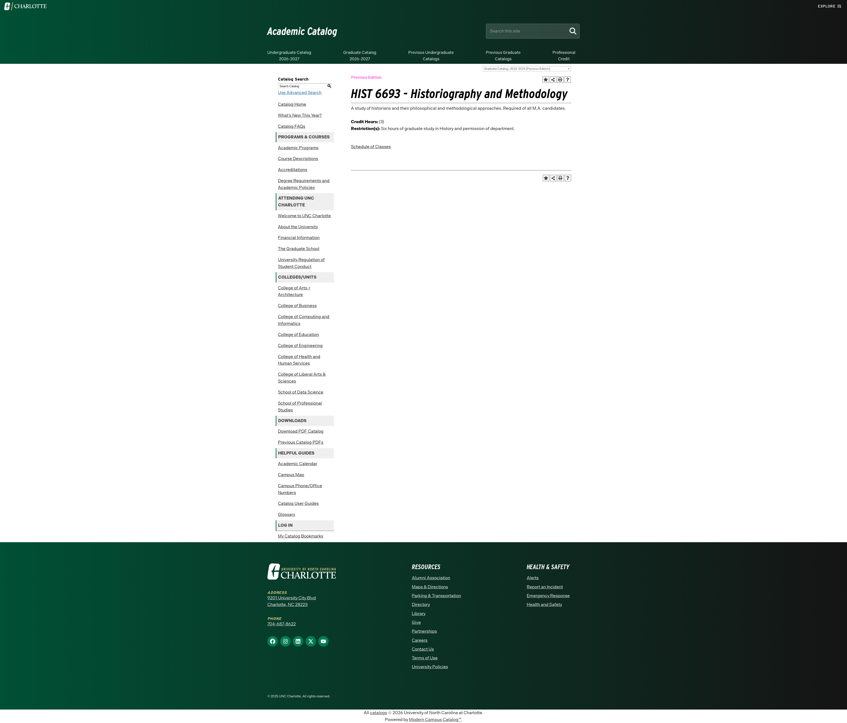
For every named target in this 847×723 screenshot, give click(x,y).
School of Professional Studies (300, 407)
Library (418, 613)
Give (416, 622)
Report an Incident (545, 586)
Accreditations (292, 169)
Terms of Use (425, 658)
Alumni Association (431, 577)
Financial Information (299, 237)
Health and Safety (544, 604)
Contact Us (423, 649)
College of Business (297, 305)
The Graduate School (298, 248)
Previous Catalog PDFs (300, 442)
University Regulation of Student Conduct (301, 263)
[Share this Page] (553, 79)
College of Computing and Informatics (303, 320)
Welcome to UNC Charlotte (304, 215)
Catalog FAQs (291, 126)
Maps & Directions (430, 586)
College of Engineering (300, 345)
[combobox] (527, 68)
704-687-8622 (281, 624)
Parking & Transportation (436, 595)
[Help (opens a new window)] (567, 79)
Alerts (533, 577)
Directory (421, 604)
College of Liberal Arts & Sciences (302, 378)
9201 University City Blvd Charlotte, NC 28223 (291, 601)
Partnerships (424, 631)
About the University (298, 226)
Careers (419, 640)
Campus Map (291, 474)
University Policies (430, 666)
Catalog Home (292, 104)
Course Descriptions (298, 158)
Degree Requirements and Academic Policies (304, 184)
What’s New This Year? (300, 115)
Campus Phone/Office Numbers (300, 489)
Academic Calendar (297, 463)
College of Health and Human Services (299, 360)
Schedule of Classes (371, 146)
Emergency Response (548, 595)
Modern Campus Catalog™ (435, 719)
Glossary (286, 514)
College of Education (298, 334)
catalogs (378, 712)
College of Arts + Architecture (294, 291)
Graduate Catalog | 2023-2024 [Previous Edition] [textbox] (517, 68)
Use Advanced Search (300, 92)
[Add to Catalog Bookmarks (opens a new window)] (546, 79)
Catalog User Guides (298, 503)
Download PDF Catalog (301, 431)
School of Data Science (300, 392)
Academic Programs (298, 147)
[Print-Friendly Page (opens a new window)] (560, 79)
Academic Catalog (302, 31)
